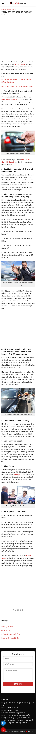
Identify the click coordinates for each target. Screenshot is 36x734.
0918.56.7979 (13, 710)
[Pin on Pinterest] (20, 610)
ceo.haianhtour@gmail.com (15, 713)
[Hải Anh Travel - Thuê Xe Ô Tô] (18, 3)
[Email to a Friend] (18, 610)
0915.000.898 (13, 708)
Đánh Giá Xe (5, 630)
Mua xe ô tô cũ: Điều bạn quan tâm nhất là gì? (17, 86)
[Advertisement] (18, 42)
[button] (2, 2)
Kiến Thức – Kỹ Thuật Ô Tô (10, 634)
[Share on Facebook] (13, 610)
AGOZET (31, 731)
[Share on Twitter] (15, 610)
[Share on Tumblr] (22, 610)
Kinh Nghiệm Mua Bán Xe (8, 9)
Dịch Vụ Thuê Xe (7, 627)
